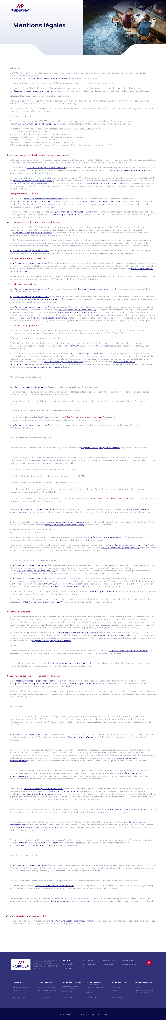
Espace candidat (129, 964)
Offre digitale (109, 960)
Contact (67, 968)
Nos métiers (127, 960)
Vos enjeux (88, 960)
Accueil (66, 960)
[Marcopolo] (20, 8)
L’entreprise (108, 964)
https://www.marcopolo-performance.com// (50, 78)
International (89, 964)
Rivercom (107, 1014)
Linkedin (149, 962)
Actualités (68, 964)
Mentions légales (87, 1014)
